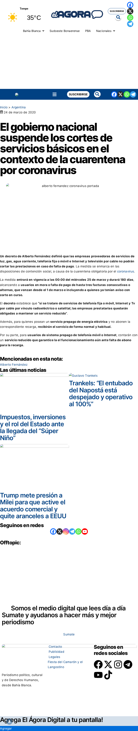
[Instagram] (66, 531)
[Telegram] (130, 24)
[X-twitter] (108, 664)
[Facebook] (130, 5)
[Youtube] (98, 674)
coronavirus (125, 271)
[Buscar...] (118, 17)
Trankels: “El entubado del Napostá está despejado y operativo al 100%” (101, 393)
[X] (130, 11)
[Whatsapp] (130, 17)
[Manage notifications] (9, 722)
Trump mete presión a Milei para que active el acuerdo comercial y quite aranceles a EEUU (33, 505)
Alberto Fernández (13, 364)
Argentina (19, 107)
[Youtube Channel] (85, 531)
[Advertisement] (69, 62)
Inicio (4, 107)
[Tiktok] (108, 674)
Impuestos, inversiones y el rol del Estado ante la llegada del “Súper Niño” (33, 427)
